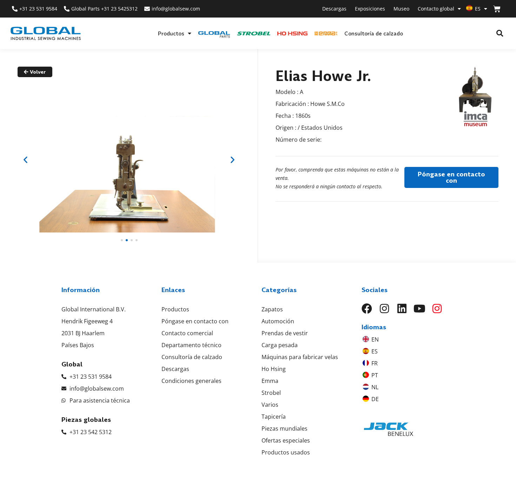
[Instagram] (384, 308)
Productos (171, 33)
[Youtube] (419, 308)
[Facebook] (367, 308)
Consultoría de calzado (373, 33)
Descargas (334, 8)
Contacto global (436, 8)
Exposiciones (370, 8)
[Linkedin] (402, 308)
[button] (500, 33)
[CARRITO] (497, 9)
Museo (401, 8)
